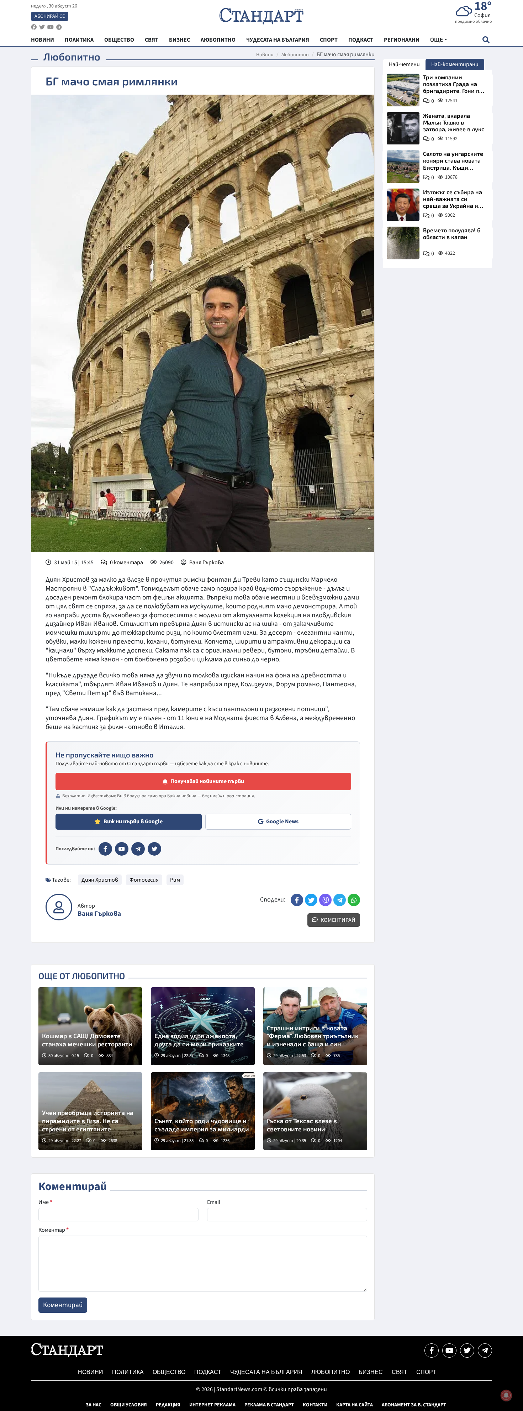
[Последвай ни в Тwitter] (467, 1350)
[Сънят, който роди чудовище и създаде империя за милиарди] (203, 1111)
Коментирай (337, 920)
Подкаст (207, 1372)
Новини (265, 54)
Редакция (168, 1405)
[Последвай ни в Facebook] (431, 1350)
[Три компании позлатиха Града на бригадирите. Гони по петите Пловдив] (403, 90)
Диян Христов (99, 880)
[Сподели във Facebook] (297, 900)
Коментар (53, 1230)
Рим (175, 880)
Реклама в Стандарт (269, 1405)
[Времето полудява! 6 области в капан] (403, 243)
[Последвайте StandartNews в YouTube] (50, 27)
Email (213, 1202)
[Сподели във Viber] (325, 900)
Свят (399, 1372)
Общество (169, 1372)
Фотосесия (144, 880)
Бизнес (371, 1372)
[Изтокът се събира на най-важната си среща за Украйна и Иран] (403, 205)
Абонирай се (50, 16)
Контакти (315, 1405)
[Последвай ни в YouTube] (449, 1350)
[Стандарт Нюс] (67, 1355)
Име (45, 1202)
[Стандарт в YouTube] (121, 849)
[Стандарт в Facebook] (105, 849)
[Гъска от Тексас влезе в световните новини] (315, 1111)
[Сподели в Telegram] (339, 900)
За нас (93, 1405)
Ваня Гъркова (206, 562)
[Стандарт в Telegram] (138, 849)
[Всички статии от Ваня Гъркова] (59, 907)
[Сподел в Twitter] (311, 900)
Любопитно (295, 54)
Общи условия (128, 1405)
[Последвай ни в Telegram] (485, 1350)
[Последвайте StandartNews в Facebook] (34, 27)
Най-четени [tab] (404, 64)
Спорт (426, 1372)
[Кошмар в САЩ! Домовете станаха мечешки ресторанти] (90, 1026)
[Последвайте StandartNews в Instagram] (42, 27)
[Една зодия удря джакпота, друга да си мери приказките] (203, 1026)
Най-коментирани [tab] (455, 64)
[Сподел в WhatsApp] (354, 900)
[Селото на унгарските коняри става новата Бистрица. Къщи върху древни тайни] (403, 166)
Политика (128, 1372)
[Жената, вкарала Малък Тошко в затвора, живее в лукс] (403, 128)
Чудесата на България (266, 1372)
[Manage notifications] (506, 1395)
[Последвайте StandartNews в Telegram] (59, 27)
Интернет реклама (212, 1405)
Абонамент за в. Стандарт (414, 1405)
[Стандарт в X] (154, 849)
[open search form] (486, 39)
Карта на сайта (354, 1405)
